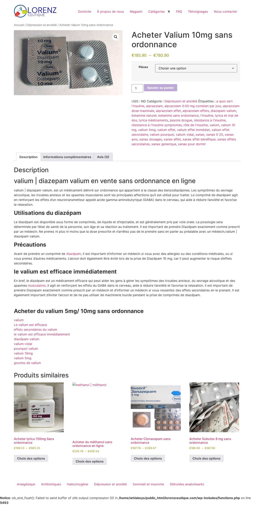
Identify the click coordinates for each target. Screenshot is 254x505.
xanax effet (172, 139)
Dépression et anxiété (41, 25)
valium (214, 125)
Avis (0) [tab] (103, 157)
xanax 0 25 (214, 134)
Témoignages (198, 11)
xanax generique (163, 144)
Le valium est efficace (30, 325)
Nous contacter (225, 11)
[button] (115, 36)
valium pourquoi (162, 134)
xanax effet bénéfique (199, 139)
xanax (199, 134)
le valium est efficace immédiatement (42, 334)
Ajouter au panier (160, 88)
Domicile (84, 11)
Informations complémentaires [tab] (67, 157)
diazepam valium (223, 111)
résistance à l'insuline (210, 120)
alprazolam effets (196, 111)
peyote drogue (181, 120)
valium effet (166, 130)
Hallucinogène (77, 484)
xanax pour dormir (192, 144)
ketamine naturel (144, 115)
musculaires (37, 285)
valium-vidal (23, 344)
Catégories (156, 11)
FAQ (179, 11)
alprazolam (154, 106)
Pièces (143, 67)
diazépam (73, 254)
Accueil (19, 25)
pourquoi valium (26, 348)
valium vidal (185, 134)
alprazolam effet (168, 111)
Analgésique (26, 484)
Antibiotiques (51, 484)
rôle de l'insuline (196, 125)
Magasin (136, 11)
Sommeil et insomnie (148, 484)
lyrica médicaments (153, 120)
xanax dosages (150, 139)
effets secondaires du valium (35, 329)
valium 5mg (147, 130)
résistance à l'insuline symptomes (157, 125)
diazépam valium (26, 339)
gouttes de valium (27, 363)
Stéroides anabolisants (187, 484)
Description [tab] (28, 157)
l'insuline (206, 115)
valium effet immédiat (193, 130)
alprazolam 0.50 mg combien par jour (193, 106)
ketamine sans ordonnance (178, 115)
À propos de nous (110, 11)
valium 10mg (23, 353)
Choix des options (31, 458)
